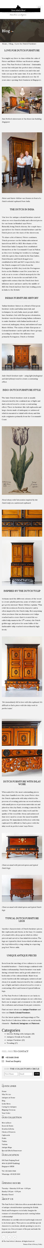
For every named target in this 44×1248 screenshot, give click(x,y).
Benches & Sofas (8, 1129)
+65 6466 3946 (12, 1057)
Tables (4, 1141)
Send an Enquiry (13, 1061)
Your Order (6, 1113)
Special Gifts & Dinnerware (12, 1151)
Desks (4, 1138)
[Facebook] (4, 1237)
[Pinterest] (15, 1237)
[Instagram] (9, 1237)
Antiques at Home (8, 1098)
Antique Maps (7, 1147)
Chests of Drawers (8, 1132)
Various (4, 1144)
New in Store (6, 1123)
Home (4, 44)
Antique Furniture (14, 1040)
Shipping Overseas (8, 1110)
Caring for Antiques (9, 1107)
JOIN (37, 1074)
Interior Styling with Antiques (19, 1034)
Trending (10, 1043)
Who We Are (6, 1094)
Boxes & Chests (7, 1126)
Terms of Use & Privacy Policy (32, 1244)
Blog (11, 44)
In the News (6, 1104)
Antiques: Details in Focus (17, 1037)
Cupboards (6, 1135)
